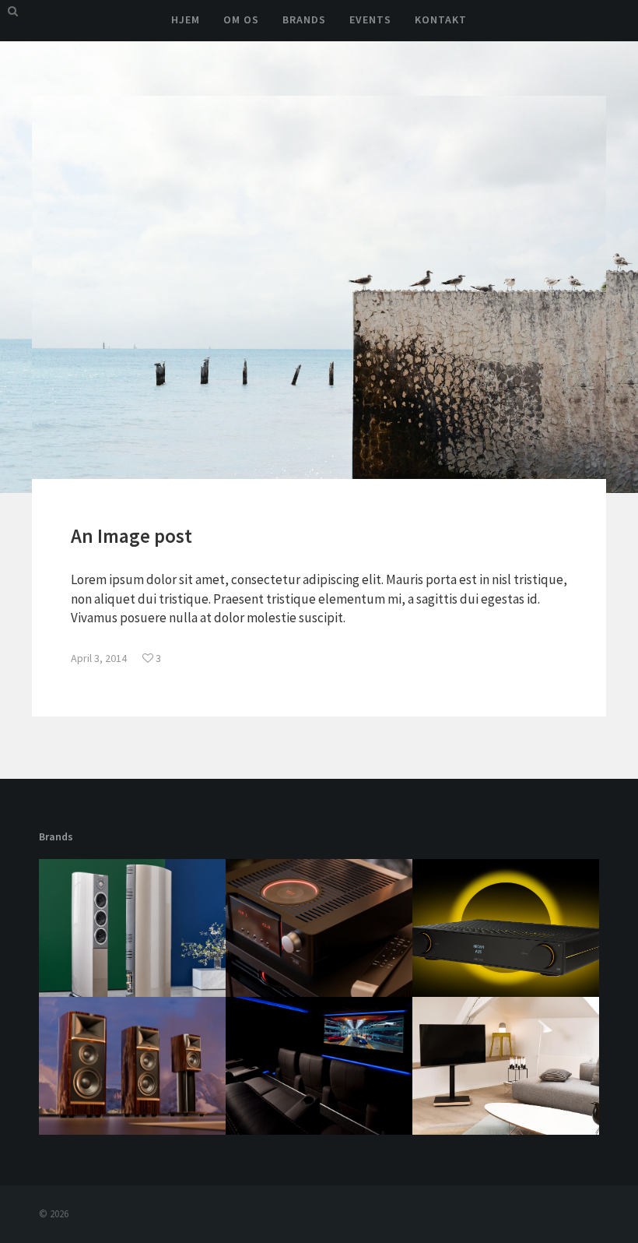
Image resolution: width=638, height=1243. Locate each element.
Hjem (185, 19)
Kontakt (441, 19)
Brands (304, 19)
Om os (241, 19)
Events (370, 19)
